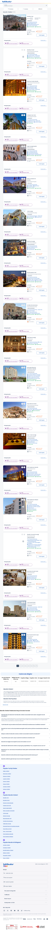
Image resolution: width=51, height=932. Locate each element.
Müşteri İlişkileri (8, 886)
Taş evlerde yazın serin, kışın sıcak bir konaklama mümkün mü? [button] (18, 737)
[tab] (25, 715)
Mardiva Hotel (30, 50)
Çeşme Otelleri (6, 779)
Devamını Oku (5, 704)
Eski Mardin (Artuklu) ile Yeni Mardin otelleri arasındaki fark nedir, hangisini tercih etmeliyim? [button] (23, 715)
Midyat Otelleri (6, 853)
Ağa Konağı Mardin (32, 146)
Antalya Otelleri (6, 786)
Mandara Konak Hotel (32, 571)
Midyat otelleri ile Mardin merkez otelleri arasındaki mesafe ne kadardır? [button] (20, 734)
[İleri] (36, 666)
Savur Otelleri (6, 858)
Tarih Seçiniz (41, 35)
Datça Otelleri (6, 784)
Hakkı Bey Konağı (31, 337)
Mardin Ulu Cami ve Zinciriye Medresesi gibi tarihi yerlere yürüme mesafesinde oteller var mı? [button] (24, 729)
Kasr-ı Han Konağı (31, 435)
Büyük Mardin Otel (31, 272)
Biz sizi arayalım (8, 877)
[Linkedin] (18, 910)
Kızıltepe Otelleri (7, 847)
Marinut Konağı (31, 241)
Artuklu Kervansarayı (32, 305)
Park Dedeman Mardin (32, 467)
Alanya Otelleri (6, 789)
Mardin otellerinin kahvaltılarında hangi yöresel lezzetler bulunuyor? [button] (19, 755)
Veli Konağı (30, 211)
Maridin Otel (30, 16)
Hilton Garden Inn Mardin (31, 179)
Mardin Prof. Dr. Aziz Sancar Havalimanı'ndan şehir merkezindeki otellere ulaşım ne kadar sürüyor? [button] (25, 750)
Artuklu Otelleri (6, 845)
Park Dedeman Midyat (32, 499)
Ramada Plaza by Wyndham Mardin (31, 368)
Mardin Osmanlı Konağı (33, 534)
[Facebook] (11, 910)
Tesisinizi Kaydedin (9, 882)
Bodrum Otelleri (6, 776)
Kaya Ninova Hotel (31, 403)
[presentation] (23, 23)
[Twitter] (8, 910)
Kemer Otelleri (6, 781)
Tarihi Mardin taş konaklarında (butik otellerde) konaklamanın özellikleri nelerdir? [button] (23, 724)
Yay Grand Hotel (31, 602)
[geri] (14, 666)
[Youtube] (15, 910)
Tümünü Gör (43, 40)
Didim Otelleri (6, 771)
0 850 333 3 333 (9, 873)
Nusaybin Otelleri (7, 855)
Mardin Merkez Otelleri (8, 850)
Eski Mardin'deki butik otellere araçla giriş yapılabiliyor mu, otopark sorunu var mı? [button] (23, 745)
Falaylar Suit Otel (31, 115)
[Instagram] (4, 910)
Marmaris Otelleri (7, 773)
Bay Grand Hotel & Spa (33, 635)
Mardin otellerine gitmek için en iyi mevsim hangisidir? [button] (15, 759)
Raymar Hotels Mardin (32, 81)
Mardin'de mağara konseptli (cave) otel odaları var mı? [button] (16, 741)
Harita (40, 9)
